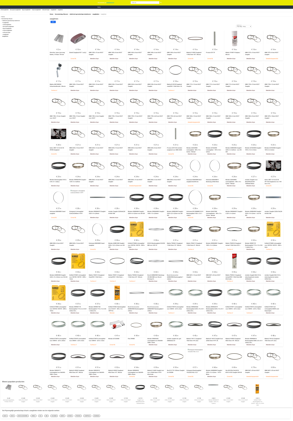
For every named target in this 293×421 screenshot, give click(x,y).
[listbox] (244, 26)
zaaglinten (60, 9)
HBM (46, 415)
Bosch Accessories (23, 415)
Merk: (53, 21)
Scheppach (87, 415)
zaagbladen (53, 9)
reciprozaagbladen (36, 9)
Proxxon (78, 415)
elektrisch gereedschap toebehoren (11, 20)
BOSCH (12, 415)
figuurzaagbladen (26, 9)
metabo (70, 415)
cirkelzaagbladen (4, 9)
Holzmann (54, 415)
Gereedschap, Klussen (7, 18)
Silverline (96, 415)
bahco (5, 415)
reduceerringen (46, 9)
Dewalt (33, 415)
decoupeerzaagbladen (15, 9)
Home (99, 7)
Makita (62, 415)
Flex (40, 415)
